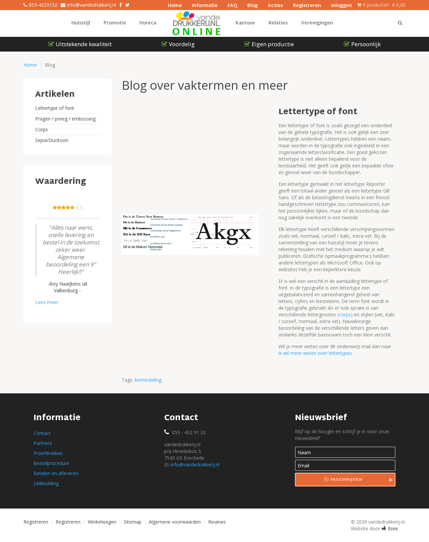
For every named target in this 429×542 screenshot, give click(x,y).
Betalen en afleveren (56, 473)
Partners (43, 443)
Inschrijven (346, 479)
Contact (42, 433)
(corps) (346, 314)
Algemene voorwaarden (175, 522)
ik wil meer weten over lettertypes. (316, 353)
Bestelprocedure (51, 463)
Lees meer (46, 302)
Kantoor (245, 23)
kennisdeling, (149, 380)
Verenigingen (317, 23)
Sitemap (132, 522)
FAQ (232, 5)
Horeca (147, 23)
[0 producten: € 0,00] (359, 5)
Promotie (115, 23)
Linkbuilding (46, 483)
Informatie (205, 5)
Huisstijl (80, 23)
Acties (275, 5)
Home (175, 5)
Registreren (307, 5)
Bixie (393, 528)
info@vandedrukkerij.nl (195, 464)
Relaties (278, 23)
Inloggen (341, 5)
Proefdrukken (48, 453)
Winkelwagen (102, 522)
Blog (252, 5)
